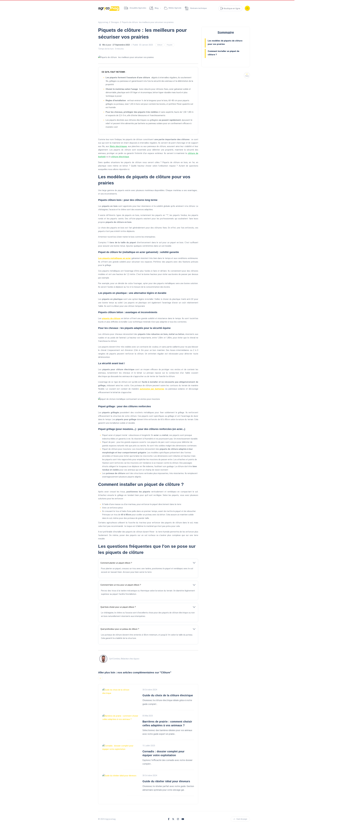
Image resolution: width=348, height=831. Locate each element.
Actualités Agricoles (137, 8)
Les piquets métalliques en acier (114, 258)
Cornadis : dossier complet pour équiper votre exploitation (163, 753)
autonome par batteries (152, 389)
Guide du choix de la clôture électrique (167, 695)
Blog (156, 8)
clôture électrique (120, 156)
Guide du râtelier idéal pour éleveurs (166, 781)
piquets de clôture (111, 318)
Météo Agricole (175, 8)
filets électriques (118, 146)
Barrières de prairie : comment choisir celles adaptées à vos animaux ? (167, 723)
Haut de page (241, 819)
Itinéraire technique (198, 8)
